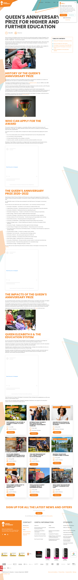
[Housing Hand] (68, 564)
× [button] (75, 2)
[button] (68, 18)
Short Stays (47, 2)
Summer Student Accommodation (67, 540)
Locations (41, 2)
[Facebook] (2, 534)
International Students (68, 532)
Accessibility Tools (6, 573)
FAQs (50, 525)
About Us (36, 525)
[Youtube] (5, 534)
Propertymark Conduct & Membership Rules (54, 540)
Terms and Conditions (53, 572)
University (14, 470)
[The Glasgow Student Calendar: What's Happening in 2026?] (39, 475)
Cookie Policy (67, 19)
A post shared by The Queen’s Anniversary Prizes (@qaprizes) (22, 184)
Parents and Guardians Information (39, 531)
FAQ (54, 2)
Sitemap (74, 572)
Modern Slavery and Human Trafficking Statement (55, 536)
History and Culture (65, 407)
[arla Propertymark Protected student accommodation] (20, 564)
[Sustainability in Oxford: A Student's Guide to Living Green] (16, 412)
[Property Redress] (4, 568)
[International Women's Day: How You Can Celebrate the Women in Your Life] (39, 412)
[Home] (6, 2)
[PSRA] (9, 568)
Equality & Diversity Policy (40, 536)
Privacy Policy (61, 572)
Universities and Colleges (39, 534)
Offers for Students (67, 527)
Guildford (55, 470)
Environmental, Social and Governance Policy (40, 528)
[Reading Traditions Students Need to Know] (62, 444)
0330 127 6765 (26, 527)
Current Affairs (14, 407)
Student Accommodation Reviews (54, 531)
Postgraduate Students (68, 534)
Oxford (8, 407)
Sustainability (52, 527)
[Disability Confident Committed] (15, 564)
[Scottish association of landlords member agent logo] (74, 564)
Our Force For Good (38, 539)
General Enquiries (27, 531)
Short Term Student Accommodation (67, 537)
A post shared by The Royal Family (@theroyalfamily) (21, 393)
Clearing (9, 470)
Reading (55, 439)
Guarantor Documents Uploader (68, 543)
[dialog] (67, 11)
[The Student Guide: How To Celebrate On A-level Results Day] (16, 475)
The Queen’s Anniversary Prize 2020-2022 (63, 45)
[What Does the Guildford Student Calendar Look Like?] (62, 475)
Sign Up (39, 513)
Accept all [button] (63, 15)
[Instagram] (7, 534)
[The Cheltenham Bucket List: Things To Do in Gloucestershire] (39, 444)
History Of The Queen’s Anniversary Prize (63, 41)
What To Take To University (69, 530)
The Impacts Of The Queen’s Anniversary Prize (62, 47)
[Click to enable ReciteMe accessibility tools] (1, 568)
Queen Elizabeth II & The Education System (61, 50)
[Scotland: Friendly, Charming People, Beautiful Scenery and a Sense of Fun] (16, 444)
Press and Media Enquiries (26, 534)
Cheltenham (32, 439)
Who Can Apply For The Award (61, 43)
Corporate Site (68, 572)
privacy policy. (50, 516)
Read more (10, 432)
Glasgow (32, 470)
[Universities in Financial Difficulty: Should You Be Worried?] (62, 412)
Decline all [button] (71, 15)
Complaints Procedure (53, 534)
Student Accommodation (68, 525)
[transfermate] (63, 564)
